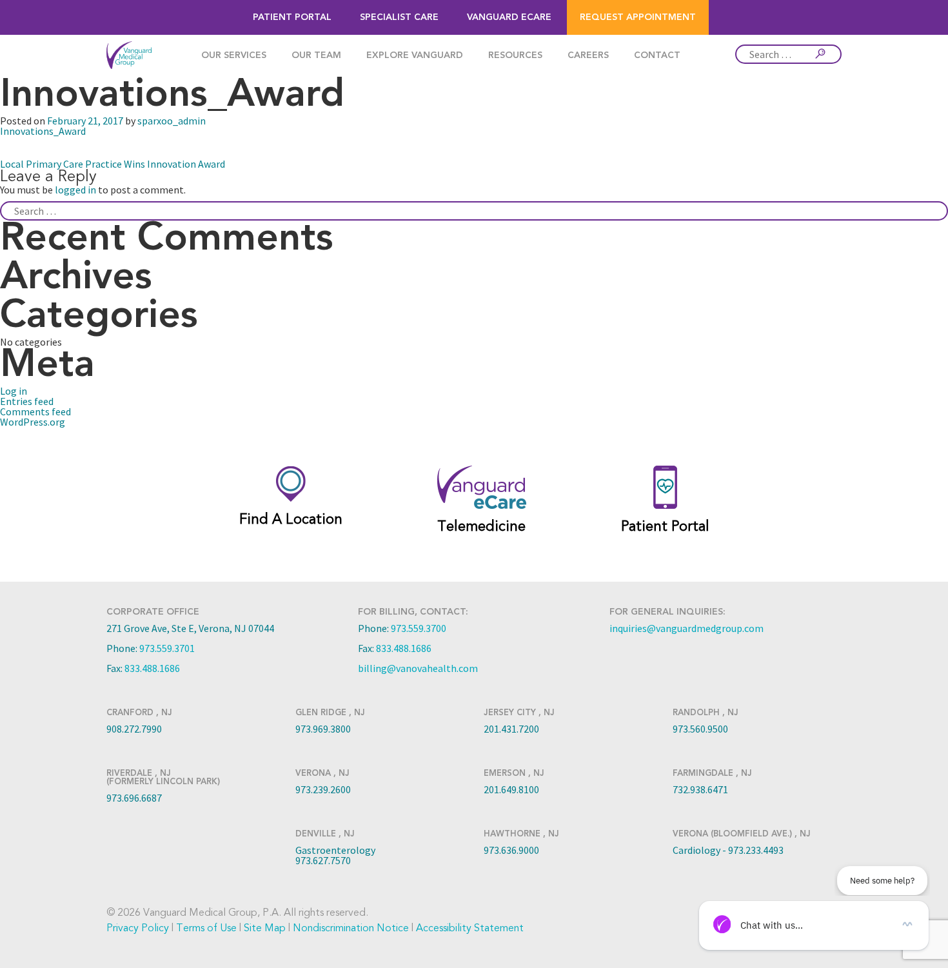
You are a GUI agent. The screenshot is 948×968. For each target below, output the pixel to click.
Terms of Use (206, 928)
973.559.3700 (418, 628)
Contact (657, 55)
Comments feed (35, 411)
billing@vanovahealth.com (418, 668)
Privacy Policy (137, 928)
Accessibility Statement (470, 928)
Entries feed (27, 401)
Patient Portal (292, 17)
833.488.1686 (152, 668)
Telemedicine (481, 526)
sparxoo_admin (171, 120)
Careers (588, 55)
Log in (13, 390)
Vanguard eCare (509, 17)
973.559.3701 (167, 648)
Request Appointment (638, 17)
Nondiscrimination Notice (351, 928)
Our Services (233, 55)
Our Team (316, 55)
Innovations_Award (43, 130)
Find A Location (290, 519)
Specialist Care (399, 17)
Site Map (265, 928)
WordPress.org (32, 421)
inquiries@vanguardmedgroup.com (686, 628)
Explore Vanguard (414, 55)
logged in (75, 189)
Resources (515, 55)
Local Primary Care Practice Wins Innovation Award (112, 163)
